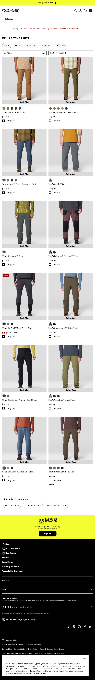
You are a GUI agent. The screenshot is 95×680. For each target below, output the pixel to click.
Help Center (10, 553)
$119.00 (5, 260)
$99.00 (51, 404)
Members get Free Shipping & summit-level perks (47, 528)
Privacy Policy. (40, 673)
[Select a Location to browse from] (3, 640)
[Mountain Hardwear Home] (10, 10)
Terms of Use (30, 613)
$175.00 (52, 260)
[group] (47, 528)
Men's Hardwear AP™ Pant (14, 112)
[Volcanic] (70, 152)
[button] (90, 10)
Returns (5, 557)
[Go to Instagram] (79, 628)
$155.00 (5, 404)
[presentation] (75, 10)
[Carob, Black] (70, 224)
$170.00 (52, 332)
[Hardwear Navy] (58, 396)
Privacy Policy (43, 613)
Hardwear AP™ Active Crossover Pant (19, 184)
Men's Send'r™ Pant (57, 184)
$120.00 (13, 332)
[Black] (54, 252)
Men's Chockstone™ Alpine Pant (63, 328)
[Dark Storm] (12, 108)
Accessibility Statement (12, 571)
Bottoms (9, 19)
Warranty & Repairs (10, 566)
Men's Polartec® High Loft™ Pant (63, 256)
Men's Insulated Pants (57, 505)
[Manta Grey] (62, 108)
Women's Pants (12, 505)
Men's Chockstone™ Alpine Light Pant (19, 400)
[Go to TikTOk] (68, 628)
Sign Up (47, 533)
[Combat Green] (8, 108)
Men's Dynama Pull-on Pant (61, 472)
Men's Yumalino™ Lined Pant (61, 400)
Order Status (7, 562)
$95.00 (51, 117)
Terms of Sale (19, 649)
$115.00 (5, 476)
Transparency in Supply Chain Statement (50, 653)
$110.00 (5, 117)
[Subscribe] (91, 607)
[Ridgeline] (16, 108)
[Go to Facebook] (85, 628)
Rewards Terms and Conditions (52, 649)
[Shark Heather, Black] (24, 296)
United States (11, 640)
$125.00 (52, 188)
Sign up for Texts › (19, 619)
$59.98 (5, 332)
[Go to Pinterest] (74, 628)
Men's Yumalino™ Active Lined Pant (18, 472)
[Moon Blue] (20, 108)
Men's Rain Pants (33, 505)
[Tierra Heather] (8, 324)
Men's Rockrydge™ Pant (13, 256)
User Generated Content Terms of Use (17, 653)
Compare (10, 121)
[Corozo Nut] (24, 80)
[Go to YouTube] (90, 628)
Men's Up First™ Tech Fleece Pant (17, 328)
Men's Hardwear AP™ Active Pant (63, 112)
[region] (45, 665)
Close (85, 658)
